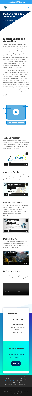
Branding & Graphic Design (15, 383)
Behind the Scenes (19, 384)
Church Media (21, 381)
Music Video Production (10, 379)
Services (12, 377)
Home (5, 377)
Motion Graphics (10, 381)
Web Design (23, 379)
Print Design (8, 384)
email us (16, 363)
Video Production (21, 377)
